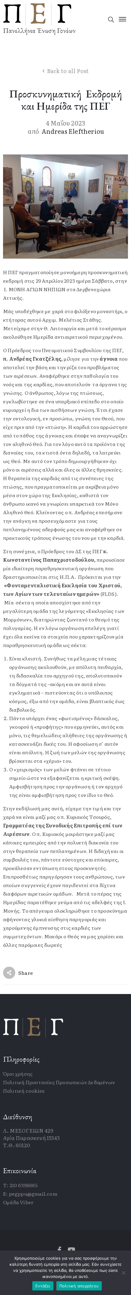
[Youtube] (71, 1249)
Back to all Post (68, 71)
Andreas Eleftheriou (72, 131)
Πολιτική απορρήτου (79, 1285)
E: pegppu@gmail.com (30, 1193)
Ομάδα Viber (18, 1202)
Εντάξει (42, 1285)
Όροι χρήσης (18, 1073)
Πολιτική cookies (23, 1090)
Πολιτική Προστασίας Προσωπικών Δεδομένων (59, 1082)
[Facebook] (59, 1249)
